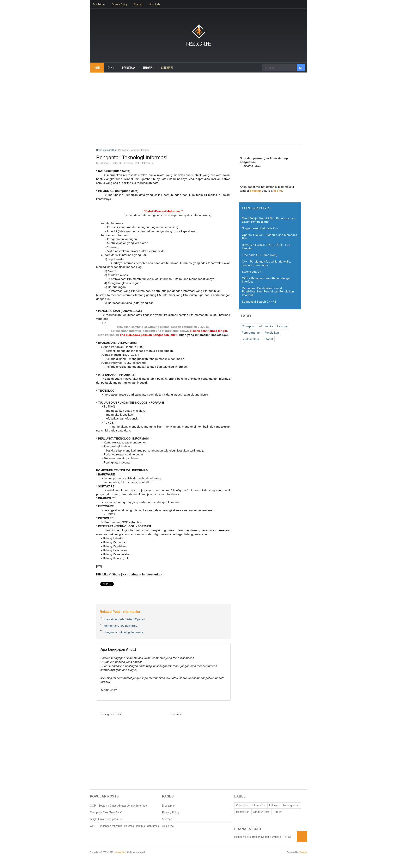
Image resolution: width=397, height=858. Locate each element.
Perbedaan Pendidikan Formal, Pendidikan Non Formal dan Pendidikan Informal (268, 291)
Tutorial (268, 339)
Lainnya (282, 326)
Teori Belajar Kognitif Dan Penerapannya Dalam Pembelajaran (268, 220)
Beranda (177, 714)
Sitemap (138, 4)
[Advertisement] (198, 110)
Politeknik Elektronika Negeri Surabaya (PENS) (262, 836)
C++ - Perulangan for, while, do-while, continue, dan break (266, 263)
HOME (97, 67)
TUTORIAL (148, 67)
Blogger (303, 852)
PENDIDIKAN (128, 67)
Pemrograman (251, 332)
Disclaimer (99, 4)
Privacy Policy (119, 4)
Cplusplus (248, 326)
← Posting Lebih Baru (109, 714)
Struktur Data (250, 339)
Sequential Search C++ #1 (259, 301)
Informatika (147, 163)
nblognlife (120, 852)
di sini (277, 190)
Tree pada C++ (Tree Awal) (259, 255)
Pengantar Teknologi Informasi (123, 632)
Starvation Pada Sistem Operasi (124, 619)
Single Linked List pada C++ (260, 228)
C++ (111, 67)
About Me (154, 4)
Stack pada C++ (252, 271)
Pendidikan (271, 332)
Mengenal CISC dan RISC (121, 625)
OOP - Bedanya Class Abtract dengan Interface (118, 805)
